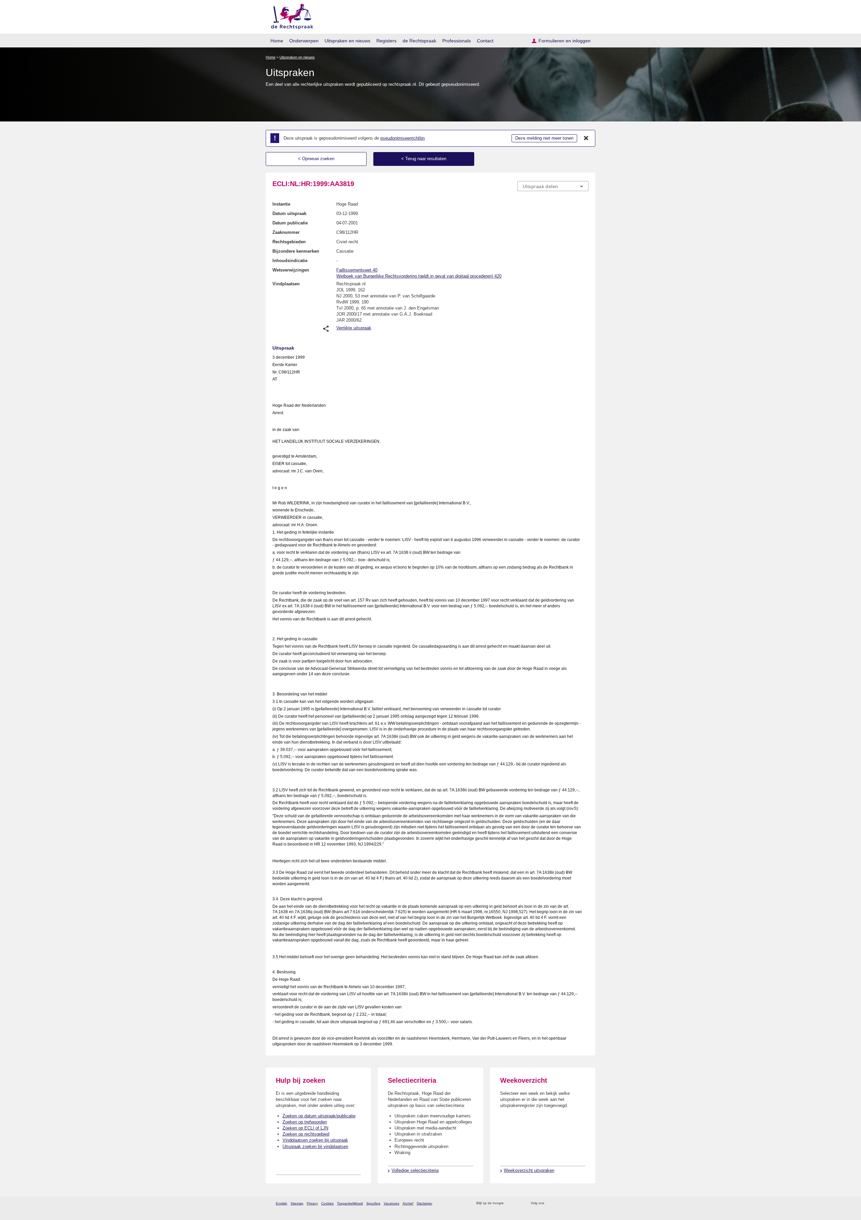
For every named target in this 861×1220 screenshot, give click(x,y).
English (281, 1203)
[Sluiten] (586, 138)
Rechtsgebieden (289, 241)
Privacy (312, 1203)
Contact (485, 40)
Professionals (456, 40)
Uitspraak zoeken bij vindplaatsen (315, 1146)
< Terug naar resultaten (423, 158)
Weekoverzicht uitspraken (529, 1170)
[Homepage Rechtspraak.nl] (289, 15)
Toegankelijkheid (350, 1203)
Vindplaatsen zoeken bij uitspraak (315, 1140)
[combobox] (553, 186)
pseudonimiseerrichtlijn (402, 138)
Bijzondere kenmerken (295, 251)
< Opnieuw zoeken (316, 158)
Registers (386, 40)
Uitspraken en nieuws (347, 40)
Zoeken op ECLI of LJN (305, 1128)
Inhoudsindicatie (289, 260)
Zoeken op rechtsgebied (306, 1134)
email (518, 1203)
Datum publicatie (290, 222)
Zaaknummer (286, 232)
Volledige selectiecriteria (415, 1170)
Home (276, 40)
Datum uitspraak (289, 213)
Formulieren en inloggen (564, 40)
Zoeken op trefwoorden (305, 1121)
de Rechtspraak (419, 40)
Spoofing (373, 1203)
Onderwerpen (304, 40)
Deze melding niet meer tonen (544, 138)
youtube (585, 1203)
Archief (408, 1203)
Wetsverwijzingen (290, 270)
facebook (558, 1203)
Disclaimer (424, 1203)
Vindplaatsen (286, 283)
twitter (550, 1203)
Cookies (327, 1203)
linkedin (576, 1203)
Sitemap (297, 1203)
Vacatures (391, 1203)
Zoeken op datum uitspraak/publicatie (319, 1115)
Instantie (281, 204)
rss (510, 1203)
